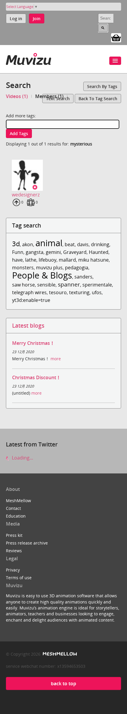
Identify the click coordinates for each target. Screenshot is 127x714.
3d (16, 243)
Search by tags (102, 86)
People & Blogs (42, 275)
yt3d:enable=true (31, 300)
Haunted (98, 252)
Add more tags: (21, 116)
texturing (79, 292)
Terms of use (19, 577)
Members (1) (49, 96)
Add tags (19, 133)
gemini (53, 252)
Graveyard (75, 252)
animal (48, 243)
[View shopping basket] (116, 37)
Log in (16, 18)
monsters (23, 267)
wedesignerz (26, 194)
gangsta (34, 252)
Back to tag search (98, 98)
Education (16, 516)
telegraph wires (29, 292)
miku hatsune (93, 260)
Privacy (13, 570)
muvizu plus (49, 267)
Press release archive (27, 543)
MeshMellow (18, 500)
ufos (97, 292)
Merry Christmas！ (33, 343)
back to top (63, 683)
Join (36, 18)
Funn (17, 252)
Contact (13, 508)
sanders (83, 276)
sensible (46, 284)
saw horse (23, 284)
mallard (67, 260)
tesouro (58, 292)
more (56, 358)
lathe (30, 260)
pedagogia (76, 267)
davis (83, 244)
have (17, 260)
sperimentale (97, 284)
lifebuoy (47, 260)
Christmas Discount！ (36, 377)
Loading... (22, 457)
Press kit (14, 535)
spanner (69, 284)
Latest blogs (28, 325)
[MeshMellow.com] (59, 654)
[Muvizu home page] (28, 58)
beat (70, 244)
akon (27, 244)
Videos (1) (17, 96)
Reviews (14, 550)
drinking (100, 244)
